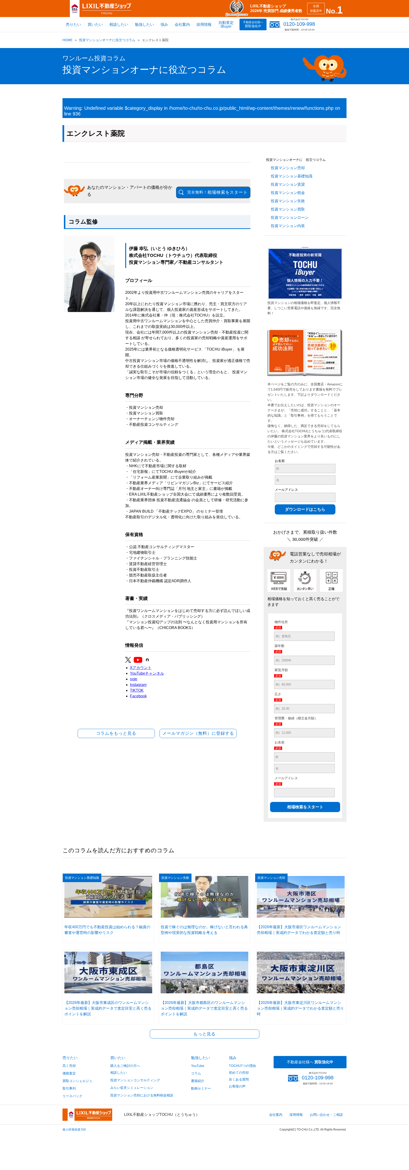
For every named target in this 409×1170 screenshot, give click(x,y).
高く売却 (69, 1065)
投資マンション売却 (288, 168)
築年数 (280, 646)
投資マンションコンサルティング (135, 1080)
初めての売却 (239, 1072)
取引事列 (69, 1088)
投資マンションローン (290, 218)
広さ (278, 694)
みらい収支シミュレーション (131, 1087)
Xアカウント (140, 668)
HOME (67, 40)
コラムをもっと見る (116, 733)
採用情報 (204, 24)
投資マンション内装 (288, 226)
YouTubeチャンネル (147, 673)
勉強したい (144, 24)
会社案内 (182, 24)
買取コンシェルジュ (77, 1080)
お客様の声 (237, 1086)
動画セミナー (201, 1088)
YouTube (197, 1065)
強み (164, 24)
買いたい (95, 24)
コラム (196, 1073)
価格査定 (69, 1073)
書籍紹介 (197, 1080)
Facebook (138, 696)
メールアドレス (286, 490)
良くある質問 (239, 1079)
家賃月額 (281, 670)
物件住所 (281, 622)
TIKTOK (137, 690)
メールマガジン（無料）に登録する (198, 733)
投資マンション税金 (288, 193)
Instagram (138, 685)
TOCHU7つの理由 (242, 1065)
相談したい (118, 24)
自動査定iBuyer (226, 24)
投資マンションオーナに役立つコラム (107, 40)
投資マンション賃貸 (288, 184)
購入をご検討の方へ (125, 1065)
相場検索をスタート (217, 192)
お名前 (280, 461)
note (133, 679)
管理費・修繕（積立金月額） (296, 718)
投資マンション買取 (288, 209)
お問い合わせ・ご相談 (326, 1114)
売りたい (73, 24)
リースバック (72, 1096)
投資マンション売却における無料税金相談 (141, 1095)
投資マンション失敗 (288, 201)
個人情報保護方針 (74, 1129)
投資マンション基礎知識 (291, 176)
